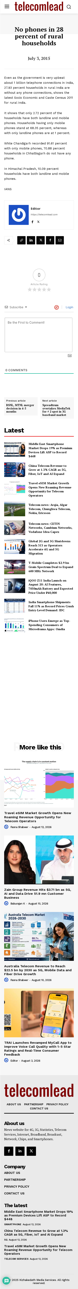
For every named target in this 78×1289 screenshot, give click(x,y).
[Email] (60, 240)
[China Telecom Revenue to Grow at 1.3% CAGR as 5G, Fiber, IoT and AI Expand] (14, 469)
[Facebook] (32, 221)
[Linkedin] (31, 240)
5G (5, 1239)
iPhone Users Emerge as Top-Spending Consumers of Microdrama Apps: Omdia (49, 625)
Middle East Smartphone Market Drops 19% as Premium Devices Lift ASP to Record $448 (50, 450)
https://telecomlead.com (44, 214)
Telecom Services (16, 1258)
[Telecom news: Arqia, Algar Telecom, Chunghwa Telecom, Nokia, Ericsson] (14, 509)
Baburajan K (17, 903)
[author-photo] (7, 827)
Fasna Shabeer (19, 827)
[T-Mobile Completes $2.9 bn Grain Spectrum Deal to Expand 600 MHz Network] (14, 567)
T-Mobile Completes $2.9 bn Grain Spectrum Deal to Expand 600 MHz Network (50, 567)
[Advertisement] (39, 678)
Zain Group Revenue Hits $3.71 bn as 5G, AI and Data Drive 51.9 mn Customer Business (37, 894)
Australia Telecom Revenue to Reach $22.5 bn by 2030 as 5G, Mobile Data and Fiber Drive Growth (38, 970)
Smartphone (12, 1224)
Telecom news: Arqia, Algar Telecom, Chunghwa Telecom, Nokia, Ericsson (49, 509)
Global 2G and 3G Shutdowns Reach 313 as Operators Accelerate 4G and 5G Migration (49, 547)
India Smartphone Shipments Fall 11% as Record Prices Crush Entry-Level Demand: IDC (51, 606)
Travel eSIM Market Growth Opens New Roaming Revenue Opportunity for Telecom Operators (49, 489)
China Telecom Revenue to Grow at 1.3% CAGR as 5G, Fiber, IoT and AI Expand (47, 470)
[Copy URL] (21, 240)
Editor (36, 208)
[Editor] (19, 215)
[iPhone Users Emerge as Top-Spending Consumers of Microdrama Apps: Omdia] (14, 625)
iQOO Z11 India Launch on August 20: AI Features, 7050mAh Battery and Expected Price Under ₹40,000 (50, 586)
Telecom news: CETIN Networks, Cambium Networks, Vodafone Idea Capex (50, 528)
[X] (38, 221)
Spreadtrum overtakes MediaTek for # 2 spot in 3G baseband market (56, 410)
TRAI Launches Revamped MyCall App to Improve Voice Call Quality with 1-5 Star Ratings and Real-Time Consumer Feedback (38, 1049)
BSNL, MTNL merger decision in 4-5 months (20, 408)
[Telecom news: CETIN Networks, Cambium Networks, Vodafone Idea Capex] (14, 527)
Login (69, 307)
